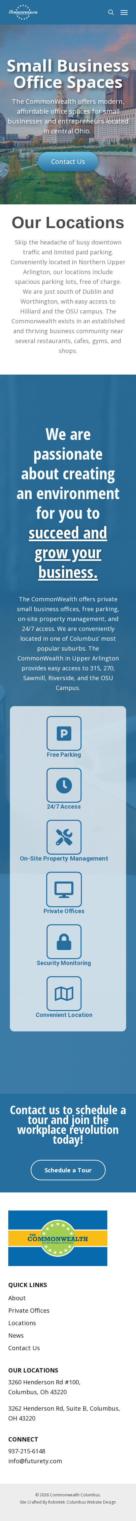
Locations (22, 1323)
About (17, 1298)
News (16, 1335)
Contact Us (24, 1348)
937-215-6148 (26, 1451)
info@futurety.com (35, 1461)
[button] (124, 12)
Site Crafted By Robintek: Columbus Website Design (68, 1502)
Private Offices (29, 1310)
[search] (111, 12)
